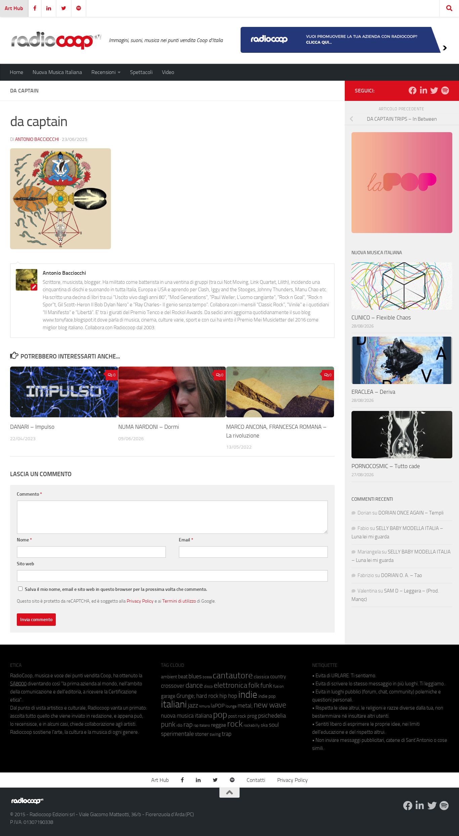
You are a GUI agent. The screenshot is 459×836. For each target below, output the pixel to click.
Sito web (25, 564)
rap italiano (202, 725)
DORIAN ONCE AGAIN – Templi (411, 513)
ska (264, 725)
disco (208, 686)
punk (168, 724)
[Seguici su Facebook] (413, 90)
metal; (245, 705)
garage (168, 696)
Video (168, 72)
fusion (278, 686)
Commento (29, 494)
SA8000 (18, 684)
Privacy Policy (140, 601)
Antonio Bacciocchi (37, 139)
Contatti (256, 780)
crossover (172, 685)
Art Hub (14, 8)
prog (252, 716)
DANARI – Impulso (32, 426)
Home (16, 72)
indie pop (267, 696)
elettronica (230, 685)
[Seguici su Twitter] (434, 90)
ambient (169, 677)
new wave (270, 705)
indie (247, 694)
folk (253, 685)
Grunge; (185, 696)
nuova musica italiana (186, 715)
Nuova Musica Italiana (57, 72)
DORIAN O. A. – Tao (401, 575)
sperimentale (177, 733)
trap (227, 733)
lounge (231, 706)
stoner (202, 734)
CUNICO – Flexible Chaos (381, 317)
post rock (237, 716)
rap (188, 724)
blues (195, 676)
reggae (218, 725)
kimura (204, 706)
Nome (24, 540)
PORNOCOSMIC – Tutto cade (385, 466)
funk (266, 685)
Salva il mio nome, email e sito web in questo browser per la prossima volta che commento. (116, 589)
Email (186, 540)
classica (261, 677)
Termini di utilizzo (179, 601)
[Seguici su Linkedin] (423, 90)
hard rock (207, 696)
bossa (207, 677)
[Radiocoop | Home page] (56, 40)
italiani (174, 704)
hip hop (228, 695)
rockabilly (252, 725)
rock (235, 724)
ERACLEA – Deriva (373, 391)
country (278, 677)
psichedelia (272, 715)
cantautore (233, 675)
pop (220, 714)
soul (274, 724)
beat (182, 677)
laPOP (217, 706)
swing (215, 734)
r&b (179, 725)
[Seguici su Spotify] (445, 90)
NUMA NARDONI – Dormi (148, 426)
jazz (193, 705)
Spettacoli (141, 72)
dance (194, 685)
